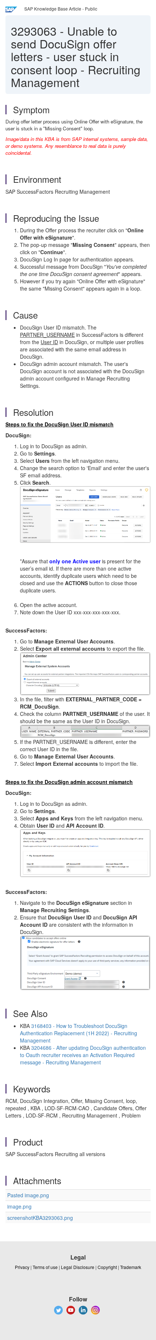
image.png (19, 1206)
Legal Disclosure (77, 1267)
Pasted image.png (28, 1195)
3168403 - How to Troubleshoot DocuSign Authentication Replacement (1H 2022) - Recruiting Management (78, 1033)
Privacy (22, 1267)
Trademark (130, 1267)
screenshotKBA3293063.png (40, 1217)
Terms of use (45, 1267)
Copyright (107, 1267)
